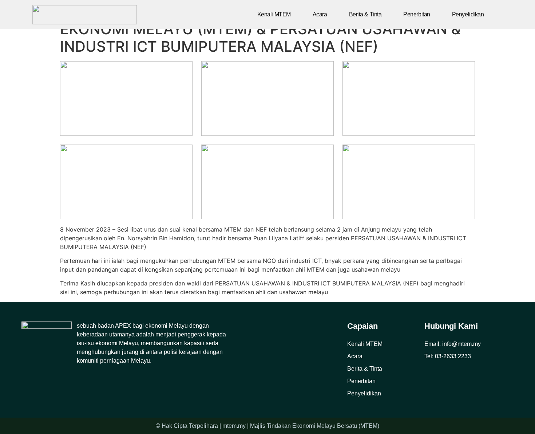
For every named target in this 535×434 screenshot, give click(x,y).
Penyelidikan (468, 14)
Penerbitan (416, 14)
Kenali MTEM (274, 14)
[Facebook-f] (25, 381)
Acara (320, 14)
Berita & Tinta (365, 14)
